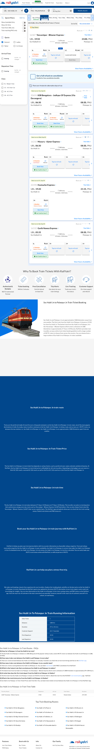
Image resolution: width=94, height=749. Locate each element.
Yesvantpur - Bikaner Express (47, 35)
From (5, 8)
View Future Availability (83, 68)
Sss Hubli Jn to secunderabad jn (46, 725)
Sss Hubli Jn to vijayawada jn (46, 721)
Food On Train (49, 3)
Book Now (39, 60)
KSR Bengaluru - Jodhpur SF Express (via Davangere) (53, 97)
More (67, 3)
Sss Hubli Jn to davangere (14, 712)
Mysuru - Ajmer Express (45, 141)
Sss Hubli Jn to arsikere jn (45, 712)
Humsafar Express (43, 185)
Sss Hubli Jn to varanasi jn (75, 712)
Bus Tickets (22, 745)
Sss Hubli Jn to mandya (13, 725)
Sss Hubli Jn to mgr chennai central (17, 716)
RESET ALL (22, 18)
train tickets (49, 665)
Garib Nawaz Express (44, 228)
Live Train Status (7, 745)
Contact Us (39, 748)
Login (88, 3)
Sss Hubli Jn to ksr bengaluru (15, 708)
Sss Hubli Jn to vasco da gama (15, 721)
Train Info (59, 3)
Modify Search (82, 11)
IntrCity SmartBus (37, 3)
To (31, 8)
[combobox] (13, 10)
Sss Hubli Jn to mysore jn (75, 708)
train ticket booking (76, 675)
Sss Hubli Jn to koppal (74, 721)
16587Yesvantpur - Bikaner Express (10, 695)
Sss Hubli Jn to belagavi (74, 716)
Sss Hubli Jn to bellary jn (44, 716)
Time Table (88, 35)
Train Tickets (26, 3)
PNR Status (5, 748)
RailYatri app (82, 660)
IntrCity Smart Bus (58, 745)
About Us (38, 745)
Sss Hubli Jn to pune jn (44, 708)
